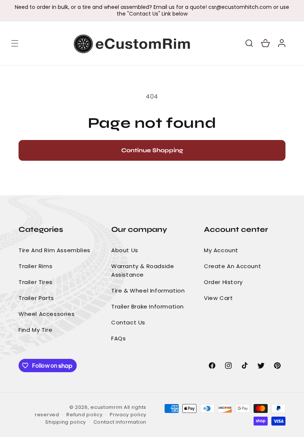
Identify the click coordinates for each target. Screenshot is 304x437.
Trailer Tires (36, 282)
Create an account (232, 266)
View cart (218, 298)
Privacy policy (128, 414)
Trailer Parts (36, 298)
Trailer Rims (35, 266)
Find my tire (35, 330)
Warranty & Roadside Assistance (142, 270)
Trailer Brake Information (147, 306)
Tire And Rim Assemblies (54, 250)
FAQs (118, 338)
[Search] (249, 43)
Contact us (128, 322)
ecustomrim (106, 407)
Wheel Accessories (47, 314)
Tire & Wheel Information (148, 290)
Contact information (119, 422)
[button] (15, 43)
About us (124, 250)
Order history (223, 282)
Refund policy (84, 414)
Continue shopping (152, 150)
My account (221, 250)
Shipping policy (65, 422)
